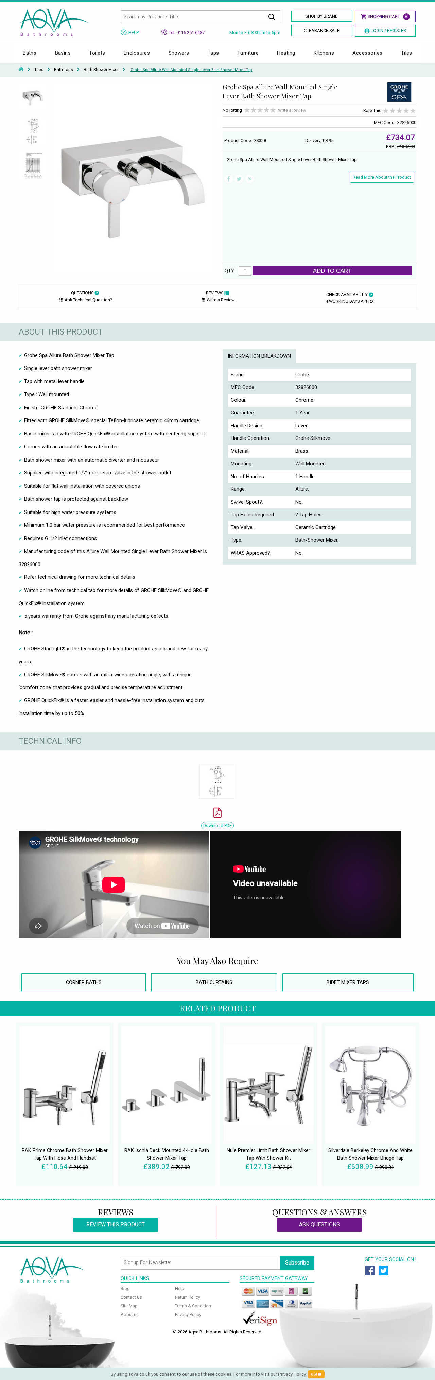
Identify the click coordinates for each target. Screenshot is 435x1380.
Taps (213, 53)
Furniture (248, 53)
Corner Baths (84, 982)
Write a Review (292, 110)
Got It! (316, 1374)
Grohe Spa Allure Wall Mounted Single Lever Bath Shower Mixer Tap (191, 70)
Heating (286, 53)
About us (130, 1314)
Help (179, 1288)
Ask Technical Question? (88, 299)
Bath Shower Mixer (101, 69)
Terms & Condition (193, 1305)
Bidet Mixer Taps (348, 982)
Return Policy (187, 1297)
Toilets (97, 53)
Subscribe (297, 1262)
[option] (33, 99)
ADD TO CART (332, 270)
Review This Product (115, 1224)
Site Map (129, 1305)
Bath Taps (63, 69)
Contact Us (131, 1297)
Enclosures (137, 53)
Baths (29, 53)
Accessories (367, 53)
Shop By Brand (322, 16)
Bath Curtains (214, 982)
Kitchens (324, 53)
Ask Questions (319, 1224)
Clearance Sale (322, 30)
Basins (63, 53)
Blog (125, 1288)
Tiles (406, 53)
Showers (179, 53)
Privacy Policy (188, 1314)
